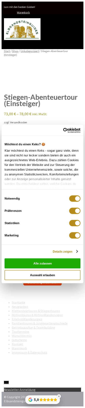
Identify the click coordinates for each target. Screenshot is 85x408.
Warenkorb (23, 12)
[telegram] (7, 382)
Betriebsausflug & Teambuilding (33, 327)
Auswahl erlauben (42, 275)
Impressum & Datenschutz (29, 352)
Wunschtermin (22, 336)
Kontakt (17, 344)
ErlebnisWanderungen (27, 319)
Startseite (18, 303)
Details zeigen (62, 251)
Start (7, 51)
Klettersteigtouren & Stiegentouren (36, 311)
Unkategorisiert (30, 51)
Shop (15, 51)
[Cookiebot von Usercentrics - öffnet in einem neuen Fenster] (63, 130)
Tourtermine (20, 332)
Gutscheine (19, 340)
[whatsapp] (5, 382)
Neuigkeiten (20, 307)
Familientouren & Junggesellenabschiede (40, 323)
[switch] (74, 211)
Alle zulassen (42, 263)
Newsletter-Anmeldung (20, 390)
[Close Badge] (59, 396)
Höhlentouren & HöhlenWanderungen (37, 315)
